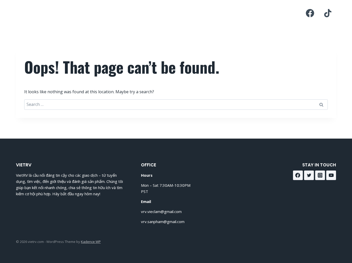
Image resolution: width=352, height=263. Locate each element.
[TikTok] (328, 13)
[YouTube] (331, 175)
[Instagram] (320, 175)
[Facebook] (310, 13)
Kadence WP (91, 241)
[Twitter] (309, 175)
